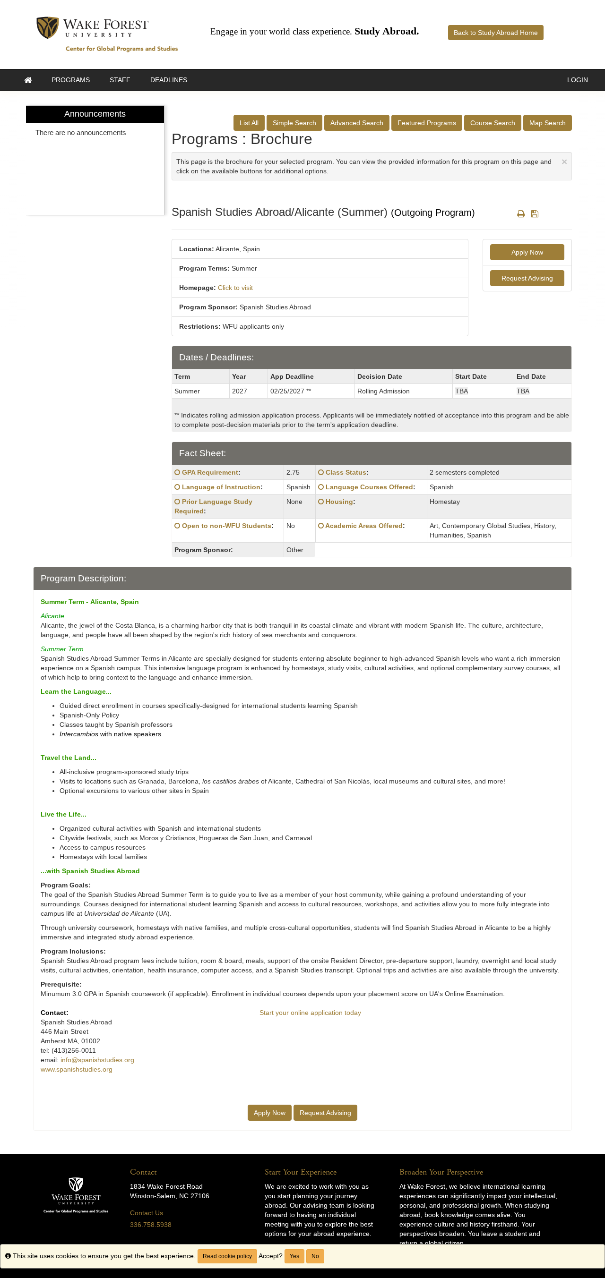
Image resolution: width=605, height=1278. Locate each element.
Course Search (492, 123)
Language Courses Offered (369, 487)
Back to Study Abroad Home (496, 32)
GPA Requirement (210, 472)
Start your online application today (310, 1012)
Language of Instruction (221, 487)
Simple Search (294, 123)
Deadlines (168, 80)
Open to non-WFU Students (226, 525)
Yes (294, 1256)
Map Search (547, 123)
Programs (71, 80)
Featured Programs (427, 123)
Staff (120, 80)
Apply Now (527, 252)
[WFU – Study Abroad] (107, 34)
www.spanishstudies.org (76, 1069)
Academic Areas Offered (364, 525)
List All (249, 123)
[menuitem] (95, 160)
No (315, 1256)
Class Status (346, 472)
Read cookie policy (227, 1256)
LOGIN (577, 80)
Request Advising (527, 278)
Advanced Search (356, 123)
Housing (339, 501)
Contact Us (146, 1213)
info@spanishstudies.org (97, 1060)
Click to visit (235, 287)
